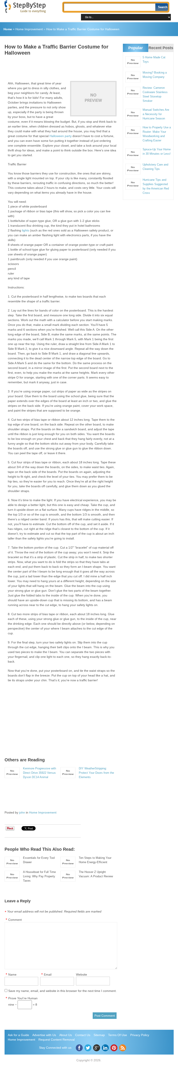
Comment (15, 920)
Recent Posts (160, 48)
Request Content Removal (56, 1039)
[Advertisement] (84, 67)
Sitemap (99, 1035)
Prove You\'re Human (23, 998)
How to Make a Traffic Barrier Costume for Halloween (82, 29)
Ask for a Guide (18, 1035)
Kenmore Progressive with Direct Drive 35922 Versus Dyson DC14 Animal (39, 773)
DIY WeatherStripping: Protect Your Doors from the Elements (96, 773)
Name (12, 974)
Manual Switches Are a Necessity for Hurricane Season (156, 114)
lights (25, 230)
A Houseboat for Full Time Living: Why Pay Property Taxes (39, 876)
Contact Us (82, 1035)
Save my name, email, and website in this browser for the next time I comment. (62, 991)
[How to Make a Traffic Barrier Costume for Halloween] (93, 98)
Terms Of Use (117, 1035)
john (22, 812)
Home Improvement (29, 29)
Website (81, 974)
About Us (65, 1035)
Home (7, 29)
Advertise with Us (44, 1035)
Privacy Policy (139, 1035)
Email (47, 974)
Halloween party (60, 136)
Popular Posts (135, 51)
